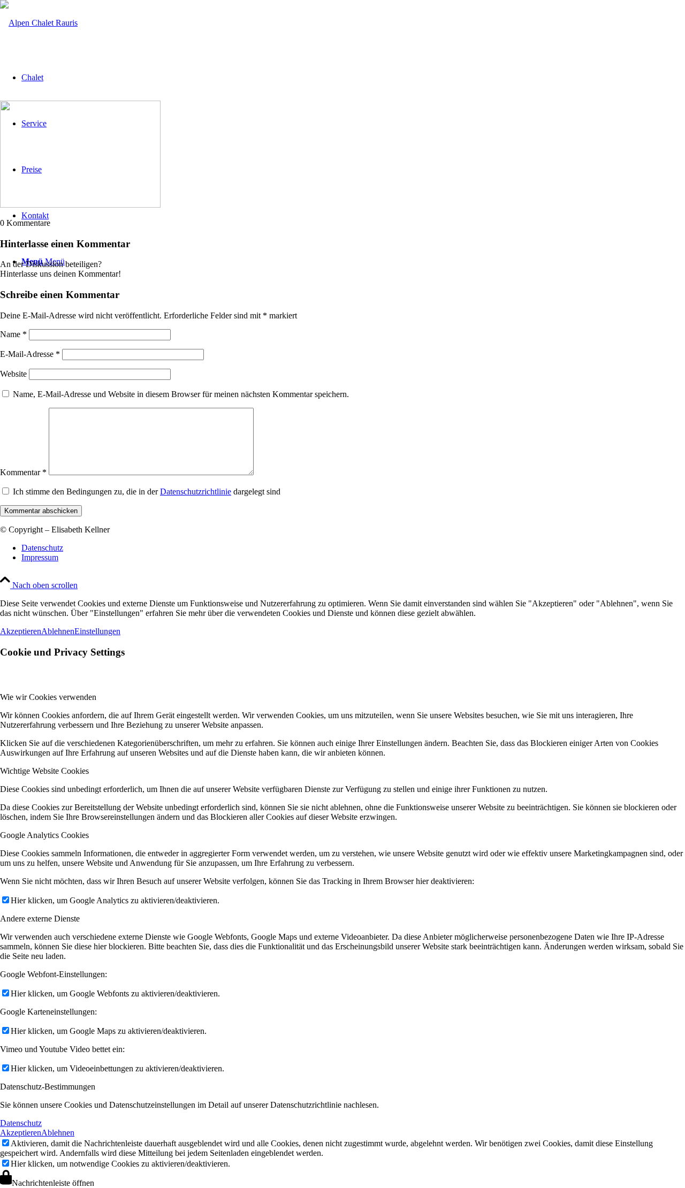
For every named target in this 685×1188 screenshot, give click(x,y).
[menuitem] (353, 548)
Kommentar (23, 472)
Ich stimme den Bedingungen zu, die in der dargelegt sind (146, 491)
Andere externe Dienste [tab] (40, 918)
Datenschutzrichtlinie (195, 491)
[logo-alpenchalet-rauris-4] (39, 22)
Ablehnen (57, 631)
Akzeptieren (20, 631)
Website (13, 373)
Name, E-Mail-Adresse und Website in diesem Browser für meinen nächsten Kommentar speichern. (181, 394)
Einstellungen (97, 631)
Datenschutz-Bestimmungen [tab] (47, 1086)
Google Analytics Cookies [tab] (44, 835)
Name (13, 334)
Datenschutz (21, 1123)
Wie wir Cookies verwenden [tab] (48, 697)
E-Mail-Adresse (30, 354)
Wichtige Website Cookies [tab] (44, 770)
